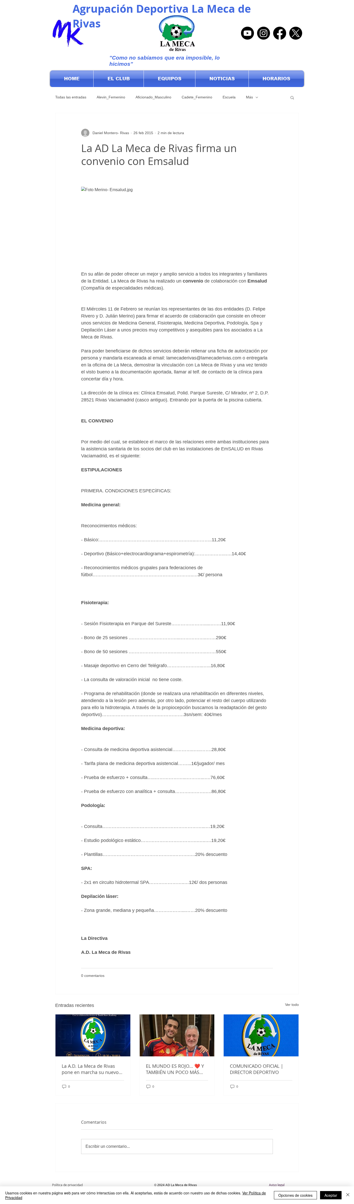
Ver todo (292, 1005)
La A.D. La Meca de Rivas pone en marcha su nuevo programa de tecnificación (90, 1069)
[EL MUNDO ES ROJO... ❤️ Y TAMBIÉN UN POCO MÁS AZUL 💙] (177, 1035)
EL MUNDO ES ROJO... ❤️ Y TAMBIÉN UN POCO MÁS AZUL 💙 (175, 1069)
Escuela (229, 97)
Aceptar (330, 1195)
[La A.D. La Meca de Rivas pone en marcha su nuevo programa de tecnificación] (92, 1035)
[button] (119, 78)
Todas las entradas (70, 97)
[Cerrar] (348, 1195)
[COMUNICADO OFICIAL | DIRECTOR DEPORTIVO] (261, 1035)
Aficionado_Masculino (153, 97)
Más (249, 97)
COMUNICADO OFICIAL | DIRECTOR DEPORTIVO (256, 1069)
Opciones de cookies (295, 1195)
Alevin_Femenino (111, 97)
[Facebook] (279, 33)
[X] (295, 33)
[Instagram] (263, 33)
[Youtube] (247, 33)
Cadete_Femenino (197, 97)
